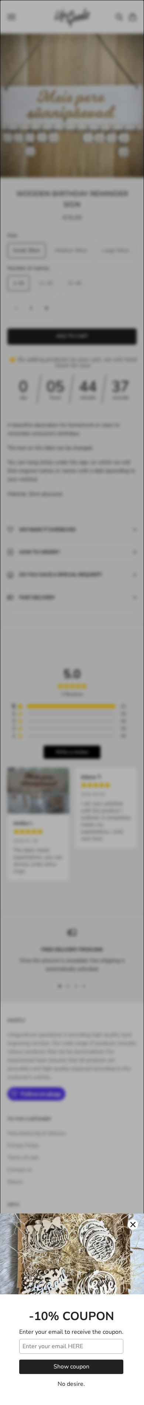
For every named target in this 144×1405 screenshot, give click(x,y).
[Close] (133, 1224)
